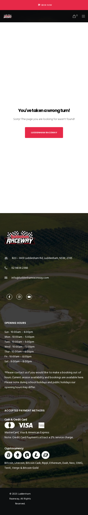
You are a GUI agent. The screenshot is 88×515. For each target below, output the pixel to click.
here (80, 377)
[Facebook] (9, 297)
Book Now (46, 5)
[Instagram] (19, 297)
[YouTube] (29, 297)
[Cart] (73, 16)
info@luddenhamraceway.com (30, 277)
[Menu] (82, 16)
